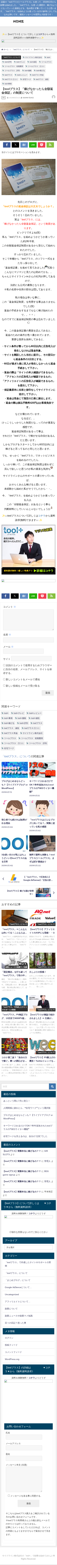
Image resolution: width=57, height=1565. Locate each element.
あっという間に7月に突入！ (16, 1101)
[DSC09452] (28, 178)
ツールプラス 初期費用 (14, 66)
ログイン (9, 1338)
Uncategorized (12, 1294)
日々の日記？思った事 (15, 1323)
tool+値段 (33, 62)
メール (8, 646)
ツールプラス (46, 62)
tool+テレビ (20, 62)
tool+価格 (28, 70)
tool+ (48, 57)
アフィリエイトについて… (17, 1301)
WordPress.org (12, 1359)
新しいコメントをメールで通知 (23, 679)
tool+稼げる (40, 70)
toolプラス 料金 (38, 75)
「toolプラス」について (11, 57)
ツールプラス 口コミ (36, 66)
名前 (7, 634)
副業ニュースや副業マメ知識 (19, 1316)
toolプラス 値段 (42, 79)
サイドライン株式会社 (33, 57)
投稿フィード (11, 1345)
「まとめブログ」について (17, 1280)
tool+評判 (8, 62)
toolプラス (8, 75)
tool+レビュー (22, 75)
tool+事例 (8, 84)
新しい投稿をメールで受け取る (23, 686)
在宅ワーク (27, 79)
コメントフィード (13, 1352)
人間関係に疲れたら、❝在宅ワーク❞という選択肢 (26, 1108)
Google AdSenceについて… (18, 1287)
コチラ (41, 34)
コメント (9, 607)
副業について (11, 1309)
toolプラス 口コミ (11, 79)
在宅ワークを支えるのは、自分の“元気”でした (25, 1136)
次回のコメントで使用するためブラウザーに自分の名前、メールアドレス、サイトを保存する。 (27, 669)
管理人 (47, 1161)
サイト (6, 659)
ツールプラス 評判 (12, 70)
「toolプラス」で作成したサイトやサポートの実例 (28, 1264)
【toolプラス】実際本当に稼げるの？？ (22, 1151)
